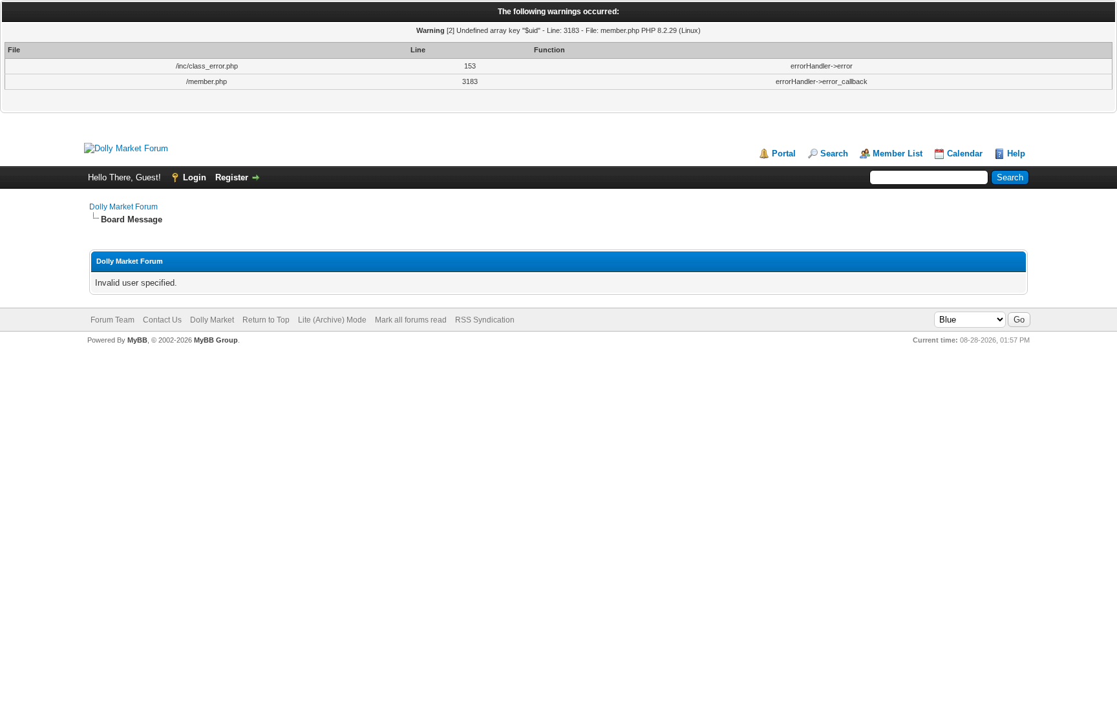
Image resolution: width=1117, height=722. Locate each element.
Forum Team (112, 319)
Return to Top (266, 319)
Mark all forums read (411, 319)
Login (194, 177)
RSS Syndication (485, 319)
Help (1016, 153)
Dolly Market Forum (123, 206)
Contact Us (162, 319)
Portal (784, 153)
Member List (897, 153)
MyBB (137, 340)
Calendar (965, 153)
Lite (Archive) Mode (332, 319)
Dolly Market (212, 319)
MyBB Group (216, 340)
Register (231, 177)
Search (834, 153)
